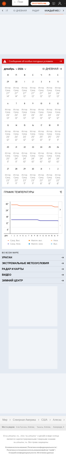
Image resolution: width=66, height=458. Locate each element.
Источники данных (45, 453)
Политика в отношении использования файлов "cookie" (31, 450)
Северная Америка (24, 419)
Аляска (57, 419)
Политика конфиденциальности (42, 447)
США (44, 419)
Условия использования (16, 447)
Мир (4, 419)
